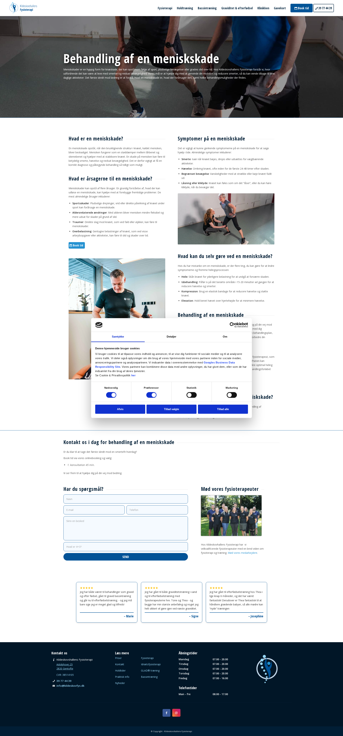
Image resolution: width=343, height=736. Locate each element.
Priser (118, 658)
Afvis (120, 409)
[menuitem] (165, 8)
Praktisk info (122, 676)
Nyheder (120, 683)
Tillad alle (223, 409)
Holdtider (120, 670)
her (133, 375)
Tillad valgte (171, 409)
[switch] (151, 395)
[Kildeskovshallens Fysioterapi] (23, 8)
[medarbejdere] (231, 515)
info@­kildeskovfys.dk (70, 685)
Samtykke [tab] (118, 336)
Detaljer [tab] (172, 336)
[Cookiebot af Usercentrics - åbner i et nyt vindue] (232, 325)
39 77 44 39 (63, 681)
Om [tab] (225, 336)
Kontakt (119, 664)
